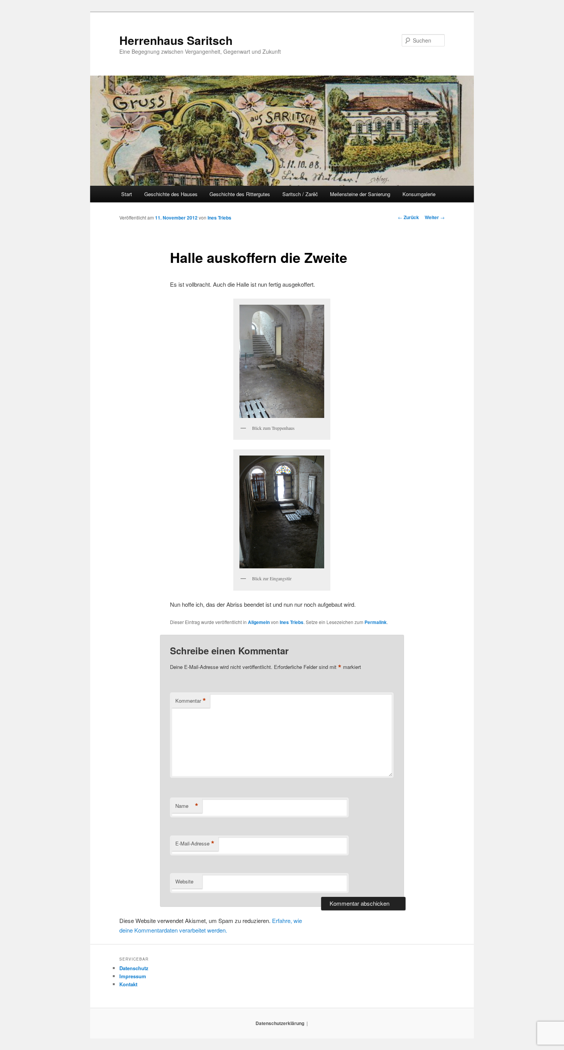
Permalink (375, 622)
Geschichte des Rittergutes (239, 194)
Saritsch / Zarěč (300, 194)
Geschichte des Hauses (171, 194)
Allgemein (259, 622)
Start (126, 194)
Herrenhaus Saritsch (176, 40)
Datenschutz (133, 968)
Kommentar (190, 701)
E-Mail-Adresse (194, 843)
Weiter (435, 217)
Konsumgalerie (418, 194)
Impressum (132, 976)
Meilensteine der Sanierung (360, 194)
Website (184, 881)
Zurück (408, 217)
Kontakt (128, 984)
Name (186, 806)
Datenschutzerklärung (280, 1023)
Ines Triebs (219, 217)
